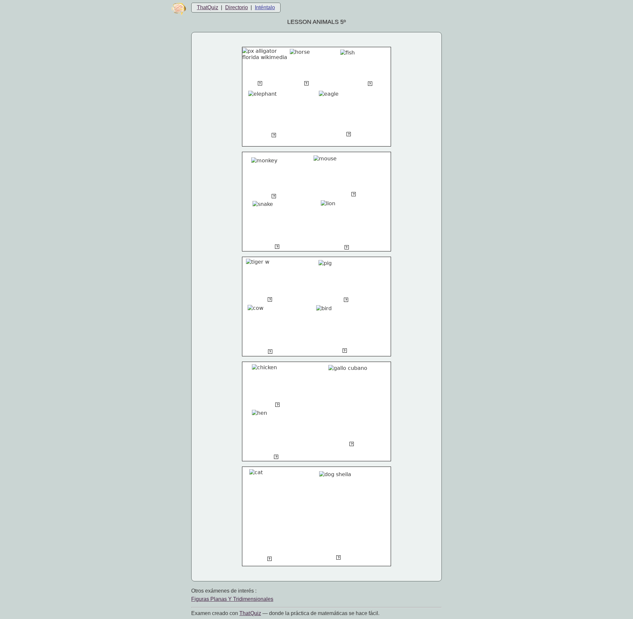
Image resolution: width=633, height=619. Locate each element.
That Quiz (250, 613)
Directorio (236, 7)
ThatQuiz (207, 7)
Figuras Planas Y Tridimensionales (232, 599)
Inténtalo (265, 7)
